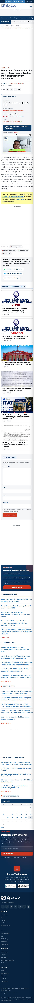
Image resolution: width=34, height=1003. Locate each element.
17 (3, 817)
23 (30, 817)
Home (2, 18)
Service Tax (23, 18)
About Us (3, 970)
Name (5, 487)
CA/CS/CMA (4, 944)
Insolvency (4, 941)
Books (9, 1)
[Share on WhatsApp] (15, 89)
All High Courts (7, 121)
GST (2, 917)
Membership (4, 981)
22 (26, 817)
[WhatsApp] (24, 907)
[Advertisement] (17, 48)
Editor (5, 83)
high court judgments (9, 250)
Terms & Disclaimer (15, 993)
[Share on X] (7, 89)
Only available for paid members (13, 110)
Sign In (29, 1)
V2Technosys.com (6, 990)
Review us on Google (12, 278)
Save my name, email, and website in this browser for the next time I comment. (17, 510)
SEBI (2, 936)
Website (5, 502)
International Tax (5, 926)
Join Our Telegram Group (14, 273)
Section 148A (7, 253)
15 (26, 814)
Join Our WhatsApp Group (14, 269)
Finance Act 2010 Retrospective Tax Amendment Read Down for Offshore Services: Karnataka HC (14, 623)
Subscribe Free (8, 853)
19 (12, 817)
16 (30, 814)
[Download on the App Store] (23, 886)
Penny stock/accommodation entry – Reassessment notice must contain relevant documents (16, 74)
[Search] (32, 18)
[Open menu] (31, 5)
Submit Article (5, 973)
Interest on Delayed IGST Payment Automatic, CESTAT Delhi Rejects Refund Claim (15, 650)
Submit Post (19, 1)
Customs (3, 920)
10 (3, 814)
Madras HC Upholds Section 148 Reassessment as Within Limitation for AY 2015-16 (15, 614)
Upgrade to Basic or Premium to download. (17, 127)
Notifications (4, 952)
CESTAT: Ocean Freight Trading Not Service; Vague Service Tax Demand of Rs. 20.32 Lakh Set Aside (16, 632)
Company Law (5, 933)
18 (8, 817)
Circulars (3, 955)
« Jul (2, 827)
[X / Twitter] (7, 907)
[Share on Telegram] (19, 89)
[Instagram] (20, 907)
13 (17, 814)
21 (21, 817)
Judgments (4, 957)
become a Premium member (13, 197)
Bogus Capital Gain (16, 247)
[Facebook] (3, 907)
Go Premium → (17, 587)
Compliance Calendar (7, 960)
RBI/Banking (4, 939)
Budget (16, 18)
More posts (5, 638)
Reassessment (24, 250)
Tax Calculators (5, 963)
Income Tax (9, 18)
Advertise (3, 976)
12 (12, 814)
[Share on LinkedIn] (11, 89)
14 (21, 814)
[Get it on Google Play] (10, 886)
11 (7, 814)
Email (5, 495)
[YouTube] (11, 907)
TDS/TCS (3, 923)
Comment (6, 467)
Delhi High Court (17, 121)
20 (17, 817)
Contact (3, 979)
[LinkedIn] (15, 907)
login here (20, 199)
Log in (16, 132)
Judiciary (16, 25)
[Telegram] (28, 907)
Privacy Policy (4, 993)
